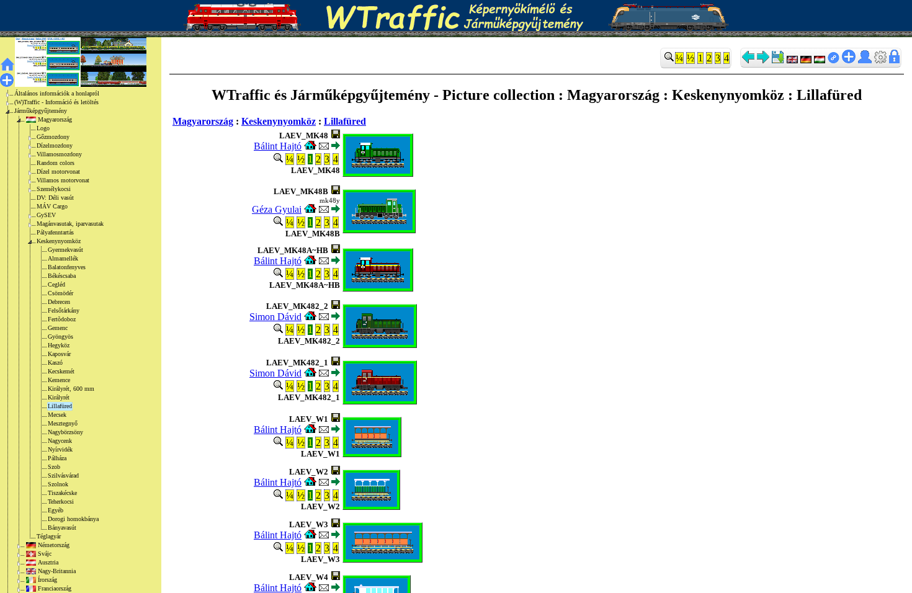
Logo (43, 128)
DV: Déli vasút (55, 197)
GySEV (46, 215)
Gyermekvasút (65, 249)
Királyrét (58, 397)
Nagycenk (60, 440)
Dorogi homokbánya (73, 518)
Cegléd (56, 284)
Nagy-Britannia (57, 571)
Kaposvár (59, 353)
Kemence (59, 380)
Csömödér (60, 293)
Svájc (44, 553)
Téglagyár (49, 536)
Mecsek (57, 414)
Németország (53, 545)
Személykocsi (54, 188)
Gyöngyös (60, 336)
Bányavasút (62, 527)
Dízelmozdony (55, 145)
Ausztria (48, 562)
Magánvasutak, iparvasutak (70, 223)
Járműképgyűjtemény (40, 110)
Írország (47, 579)
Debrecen (59, 301)
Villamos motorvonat (63, 180)
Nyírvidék (60, 449)
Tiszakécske (62, 492)
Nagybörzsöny (65, 432)
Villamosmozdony (59, 154)
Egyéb (55, 510)
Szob (54, 466)
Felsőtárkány (63, 310)
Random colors (55, 162)
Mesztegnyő (63, 423)
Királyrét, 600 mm (71, 388)
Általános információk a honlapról (56, 93)
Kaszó (55, 362)
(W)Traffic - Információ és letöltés (56, 102)
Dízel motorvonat (58, 171)
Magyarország (55, 119)
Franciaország (54, 588)
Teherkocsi (61, 501)
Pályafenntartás (55, 232)
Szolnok (58, 484)
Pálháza (57, 458)
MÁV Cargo (52, 206)
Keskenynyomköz (59, 241)
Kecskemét (61, 371)
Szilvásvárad (63, 475)
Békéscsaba (62, 275)
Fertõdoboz (62, 319)
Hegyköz (58, 345)
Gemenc (58, 327)
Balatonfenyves (67, 267)
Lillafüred (60, 406)
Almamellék (63, 258)
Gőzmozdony (53, 136)
